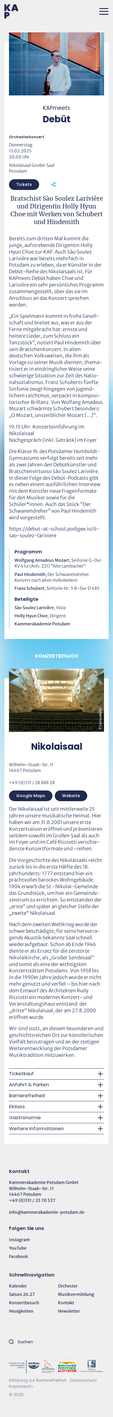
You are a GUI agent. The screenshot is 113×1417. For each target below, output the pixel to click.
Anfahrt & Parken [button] (29, 1084)
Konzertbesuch (24, 1302)
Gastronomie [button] (25, 1117)
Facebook (18, 1256)
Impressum (21, 1386)
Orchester (68, 1286)
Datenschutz (83, 1380)
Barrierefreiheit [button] (27, 1095)
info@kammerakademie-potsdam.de (46, 1212)
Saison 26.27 (22, 1294)
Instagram (19, 1239)
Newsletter (69, 1311)
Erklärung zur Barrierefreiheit (38, 1380)
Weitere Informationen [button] (36, 1128)
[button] (103, 11)
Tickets (24, 184)
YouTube (17, 1248)
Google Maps (30, 796)
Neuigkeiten (21, 1311)
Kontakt (66, 1302)
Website (71, 796)
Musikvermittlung (76, 1294)
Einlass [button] (17, 1106)
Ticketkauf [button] (21, 1073)
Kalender (18, 1286)
